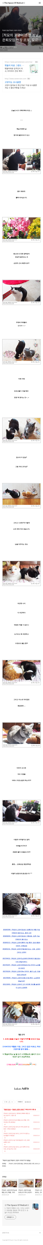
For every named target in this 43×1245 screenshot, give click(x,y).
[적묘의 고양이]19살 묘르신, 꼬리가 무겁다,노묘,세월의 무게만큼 (17, 1134)
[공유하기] (9, 1102)
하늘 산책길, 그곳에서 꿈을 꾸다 (12, 1237)
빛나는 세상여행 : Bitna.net (11, 1240)
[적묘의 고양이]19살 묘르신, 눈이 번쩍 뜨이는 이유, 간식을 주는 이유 (17, 1148)
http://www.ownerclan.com (15, 79)
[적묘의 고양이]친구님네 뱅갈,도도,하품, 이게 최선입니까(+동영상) (16, 1121)
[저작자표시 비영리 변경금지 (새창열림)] (28, 1102)
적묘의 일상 (7, 1109)
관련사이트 (5, 1233)
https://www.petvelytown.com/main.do (19, 62)
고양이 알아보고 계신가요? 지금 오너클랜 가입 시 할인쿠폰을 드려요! (21, 86)
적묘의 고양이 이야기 (18, 1109)
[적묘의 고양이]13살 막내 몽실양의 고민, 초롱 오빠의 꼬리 (17, 1141)
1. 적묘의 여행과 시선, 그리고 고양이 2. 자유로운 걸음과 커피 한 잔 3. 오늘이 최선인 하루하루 (17, 1210)
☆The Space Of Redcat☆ (13, 3)
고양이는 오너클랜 (13, 82)
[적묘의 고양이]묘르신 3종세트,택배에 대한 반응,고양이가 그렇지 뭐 (17, 1114)
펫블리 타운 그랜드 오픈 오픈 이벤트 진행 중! (14, 65)
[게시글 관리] (12, 1102)
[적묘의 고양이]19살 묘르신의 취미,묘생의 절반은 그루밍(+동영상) (16, 1128)
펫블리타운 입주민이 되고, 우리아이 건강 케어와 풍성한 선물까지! (14, 69)
